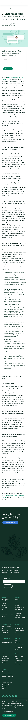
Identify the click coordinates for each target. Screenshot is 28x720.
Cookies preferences (8, 711)
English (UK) (5, 686)
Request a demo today (10, 522)
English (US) (5, 684)
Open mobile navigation (24, 2)
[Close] (26, 700)
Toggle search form (21, 2)
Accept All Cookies (9, 715)
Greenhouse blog (6, 8)
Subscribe (7, 69)
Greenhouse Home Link (2, 2)
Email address (7, 59)
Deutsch (4, 688)
